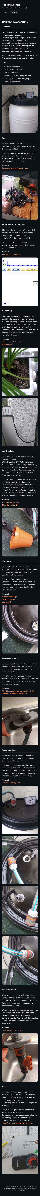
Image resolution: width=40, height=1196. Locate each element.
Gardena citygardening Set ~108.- (15, 168)
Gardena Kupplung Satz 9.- (12, 783)
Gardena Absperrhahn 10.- (12, 1030)
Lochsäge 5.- (7, 602)
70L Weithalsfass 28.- (10, 502)
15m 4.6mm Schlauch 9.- (11, 254)
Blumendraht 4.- (8, 345)
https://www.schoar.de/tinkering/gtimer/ (17, 1123)
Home (5, 12)
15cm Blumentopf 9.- (10, 505)
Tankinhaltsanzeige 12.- (11, 597)
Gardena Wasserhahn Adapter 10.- (15, 694)
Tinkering (14, 12)
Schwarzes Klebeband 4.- (12, 342)
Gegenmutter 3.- (8, 599)
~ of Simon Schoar (11, 5)
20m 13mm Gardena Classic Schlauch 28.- (18, 691)
